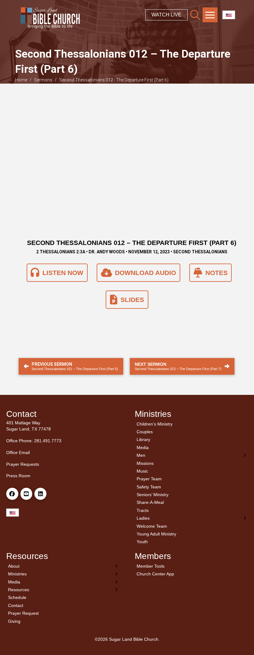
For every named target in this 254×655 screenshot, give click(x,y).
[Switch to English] (229, 15)
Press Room (18, 475)
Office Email (18, 452)
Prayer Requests (22, 464)
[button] (195, 14)
